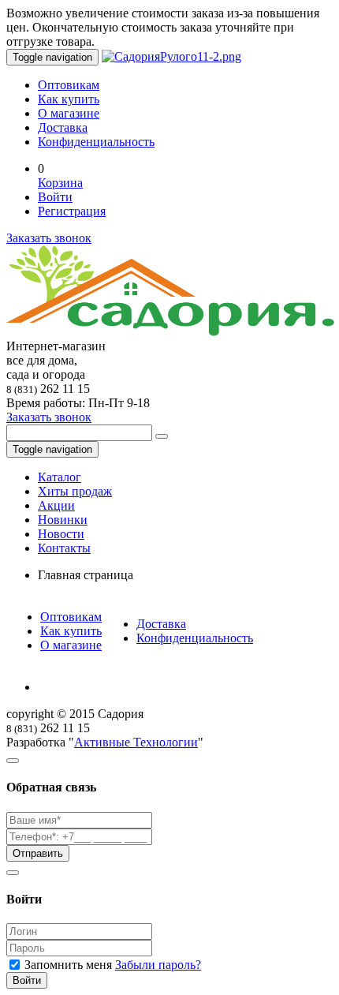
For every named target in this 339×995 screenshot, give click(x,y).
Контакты (64, 548)
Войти (55, 197)
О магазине (68, 113)
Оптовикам (68, 85)
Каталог (59, 477)
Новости (61, 534)
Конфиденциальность (96, 141)
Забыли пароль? (158, 964)
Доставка (63, 127)
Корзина (60, 182)
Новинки (63, 519)
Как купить (68, 99)
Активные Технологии (136, 742)
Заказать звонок (48, 238)
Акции (56, 505)
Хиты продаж (75, 491)
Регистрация (72, 211)
